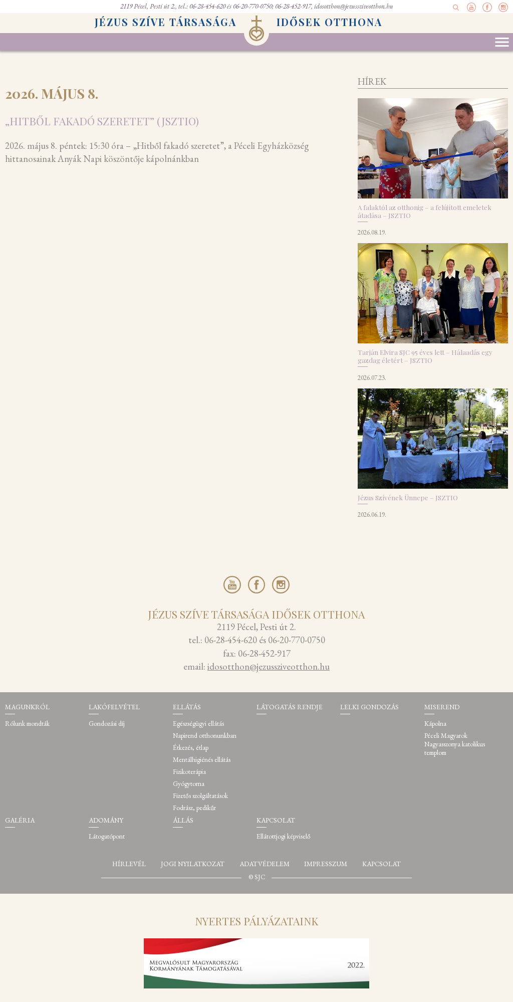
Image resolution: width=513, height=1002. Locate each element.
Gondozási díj (107, 723)
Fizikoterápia (189, 771)
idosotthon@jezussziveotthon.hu (353, 6)
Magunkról (27, 707)
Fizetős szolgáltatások (200, 795)
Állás (183, 820)
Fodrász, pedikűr (194, 808)
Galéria (20, 820)
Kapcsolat (275, 820)
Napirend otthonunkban (204, 735)
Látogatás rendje (289, 707)
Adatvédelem (264, 864)
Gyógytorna (188, 783)
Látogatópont (107, 836)
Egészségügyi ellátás (198, 723)
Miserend (441, 707)
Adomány (106, 820)
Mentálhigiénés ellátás (201, 759)
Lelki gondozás (369, 707)
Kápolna (435, 723)
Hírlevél (129, 864)
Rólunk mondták (27, 723)
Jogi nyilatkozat (192, 864)
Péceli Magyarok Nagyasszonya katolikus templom (454, 744)
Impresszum (325, 864)
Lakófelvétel (114, 707)
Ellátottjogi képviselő (283, 836)
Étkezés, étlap (190, 747)
